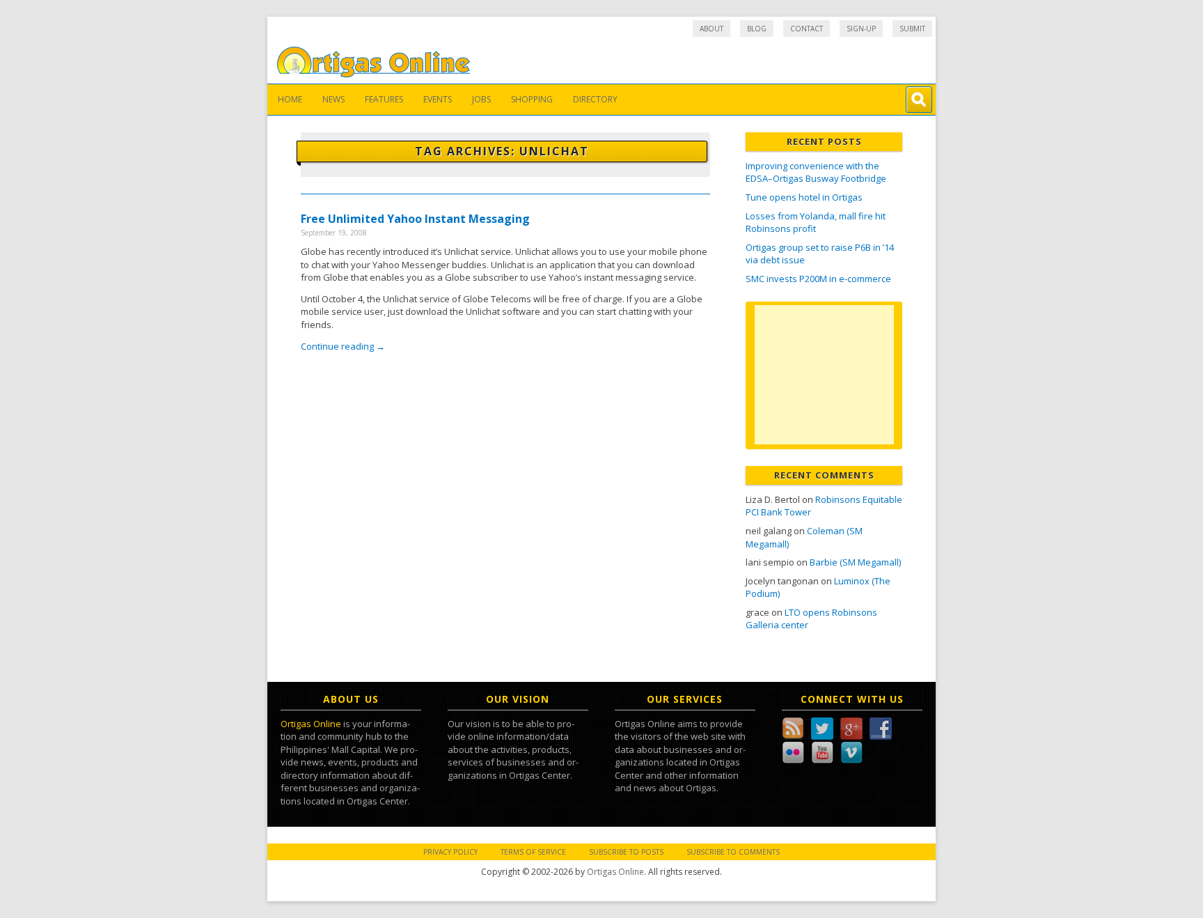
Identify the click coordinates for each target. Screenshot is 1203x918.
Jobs (481, 99)
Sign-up (861, 28)
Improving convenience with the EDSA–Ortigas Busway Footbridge (816, 172)
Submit (912, 28)
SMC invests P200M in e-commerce (818, 278)
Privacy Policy (450, 852)
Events (437, 99)
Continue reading (343, 346)
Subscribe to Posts (626, 852)
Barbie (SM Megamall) (855, 562)
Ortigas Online (311, 723)
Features (384, 99)
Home (290, 99)
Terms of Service (533, 852)
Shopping (532, 99)
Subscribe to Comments (733, 852)
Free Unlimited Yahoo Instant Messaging (415, 218)
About (711, 28)
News (333, 99)
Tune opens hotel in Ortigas (804, 197)
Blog (756, 28)
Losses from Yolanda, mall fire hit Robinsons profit (816, 222)
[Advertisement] (824, 374)
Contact (806, 28)
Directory (595, 99)
